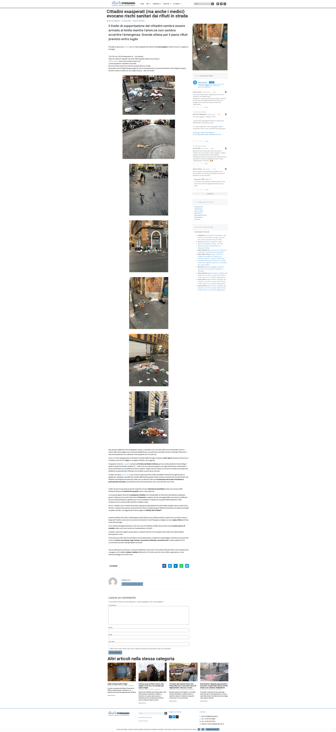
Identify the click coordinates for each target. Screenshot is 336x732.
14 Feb (214, 169)
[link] (113, 61)
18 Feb (214, 92)
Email (110, 634)
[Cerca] (212, 4)
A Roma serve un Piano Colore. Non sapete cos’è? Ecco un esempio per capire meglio (212, 263)
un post (126, 47)
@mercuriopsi (211, 114)
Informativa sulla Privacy (145, 717)
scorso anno (126, 475)
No (203, 729)
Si (199, 729)
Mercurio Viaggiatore (200, 114)
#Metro (220, 126)
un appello (126, 464)
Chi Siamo (176, 4)
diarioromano (197, 92)
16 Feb (218, 114)
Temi (147, 4)
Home (142, 4)
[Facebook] (217, 4)
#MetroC (202, 117)
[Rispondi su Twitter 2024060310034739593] (194, 107)
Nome (110, 627)
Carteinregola (198, 209)
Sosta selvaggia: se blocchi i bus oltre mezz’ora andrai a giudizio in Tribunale (211, 269)
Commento (112, 605)
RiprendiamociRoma (200, 215)
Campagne (156, 4)
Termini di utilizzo (143, 721)
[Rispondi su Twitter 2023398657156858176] (194, 163)
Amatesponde (198, 207)
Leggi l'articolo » (111, 695)
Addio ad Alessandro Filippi (213, 242)
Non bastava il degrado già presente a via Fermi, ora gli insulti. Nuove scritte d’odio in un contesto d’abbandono (212, 275)
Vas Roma (197, 219)
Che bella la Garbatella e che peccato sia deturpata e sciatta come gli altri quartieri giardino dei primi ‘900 (212, 237)
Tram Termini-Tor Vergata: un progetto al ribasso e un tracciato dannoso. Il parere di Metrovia (211, 256)
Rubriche (166, 4)
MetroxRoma (198, 213)
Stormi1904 (197, 148)
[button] (164, 566)
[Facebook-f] (170, 716)
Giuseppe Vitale (203, 260)
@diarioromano (206, 92)
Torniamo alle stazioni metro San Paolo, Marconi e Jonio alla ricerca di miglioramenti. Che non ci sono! (182, 686)
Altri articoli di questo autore (132, 584)
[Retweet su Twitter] (193, 112)
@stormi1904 (205, 148)
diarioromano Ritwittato (200, 112)
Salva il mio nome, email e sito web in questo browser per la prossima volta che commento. (140, 648)
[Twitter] (221, 4)
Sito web (111, 641)
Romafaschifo (198, 217)
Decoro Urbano (198, 211)
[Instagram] (224, 4)
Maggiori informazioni (212, 729)
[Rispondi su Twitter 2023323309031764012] (194, 141)
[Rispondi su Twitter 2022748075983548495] (194, 190)
